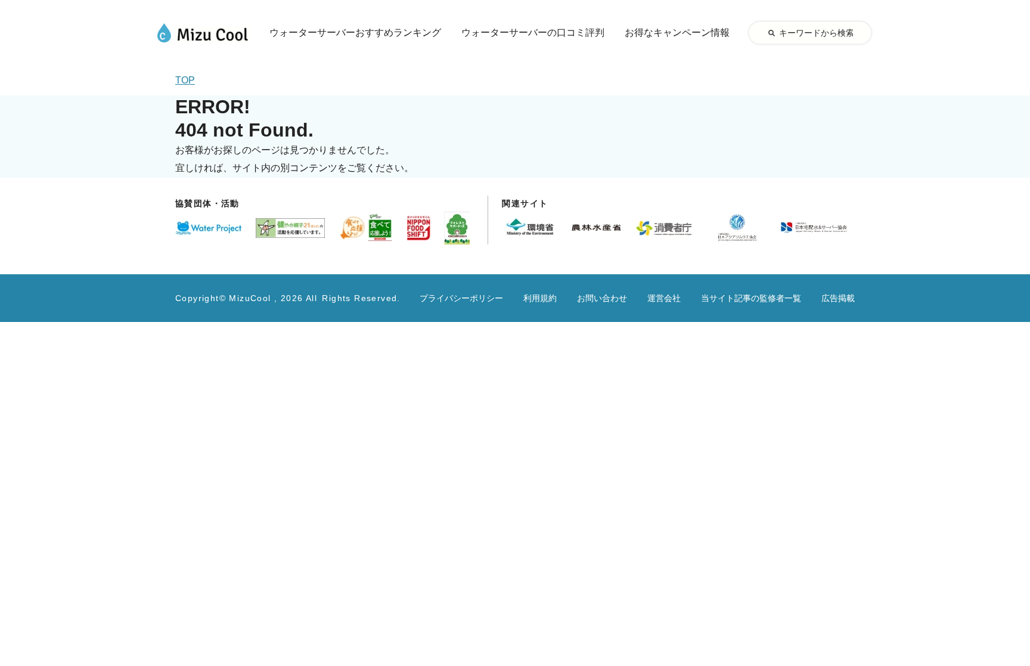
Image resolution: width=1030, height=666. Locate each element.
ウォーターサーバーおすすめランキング (355, 32)
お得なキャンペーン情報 (677, 32)
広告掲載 (838, 298)
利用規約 (540, 298)
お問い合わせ (602, 298)
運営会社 (664, 298)
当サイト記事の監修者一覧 (751, 298)
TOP (185, 80)
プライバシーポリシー (461, 298)
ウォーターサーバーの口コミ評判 (532, 32)
